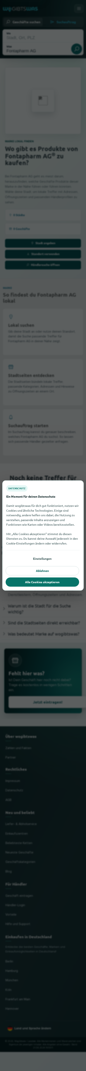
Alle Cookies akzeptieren (42, 582)
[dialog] (43, 535)
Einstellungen (42, 558)
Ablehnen (42, 571)
